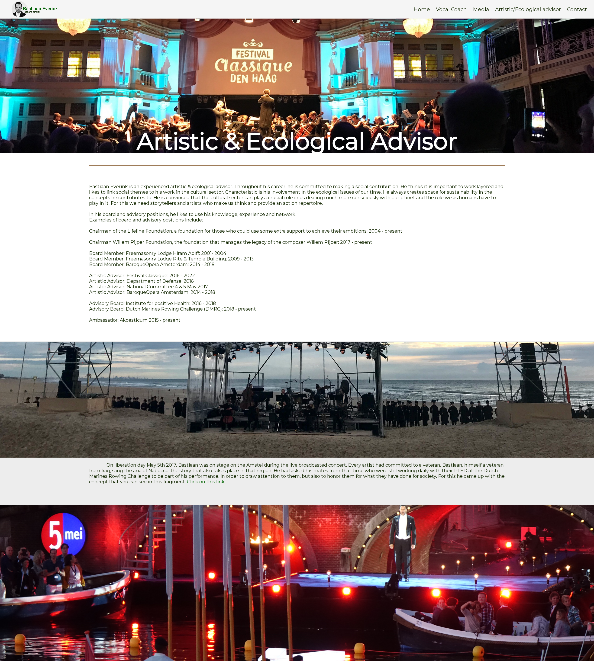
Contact (577, 9)
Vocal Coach (451, 9)
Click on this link (206, 482)
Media (481, 9)
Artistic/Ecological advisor (528, 9)
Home (421, 9)
